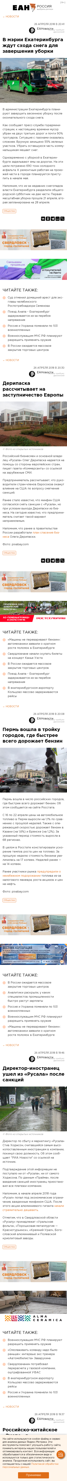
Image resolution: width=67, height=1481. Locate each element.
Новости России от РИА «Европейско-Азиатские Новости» (24, 7)
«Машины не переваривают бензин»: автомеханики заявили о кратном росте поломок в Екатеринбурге (34, 643)
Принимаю (33, 1475)
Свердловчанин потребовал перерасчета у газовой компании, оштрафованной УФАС (31, 1368)
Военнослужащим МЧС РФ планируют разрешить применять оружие (35, 338)
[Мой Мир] (57, 219)
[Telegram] (53, 219)
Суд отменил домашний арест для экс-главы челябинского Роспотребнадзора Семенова (35, 301)
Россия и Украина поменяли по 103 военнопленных (33, 328)
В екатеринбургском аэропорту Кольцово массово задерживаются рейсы (33, 692)
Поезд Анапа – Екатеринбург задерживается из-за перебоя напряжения (29, 316)
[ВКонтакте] (43, 219)
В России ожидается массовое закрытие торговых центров (29, 348)
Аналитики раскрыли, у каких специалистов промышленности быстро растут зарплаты (31, 996)
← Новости (11, 17)
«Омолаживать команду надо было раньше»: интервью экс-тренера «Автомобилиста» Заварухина (32, 1354)
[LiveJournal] (62, 219)
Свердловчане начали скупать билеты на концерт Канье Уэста (35, 656)
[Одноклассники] (48, 219)
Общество (9, 211)
